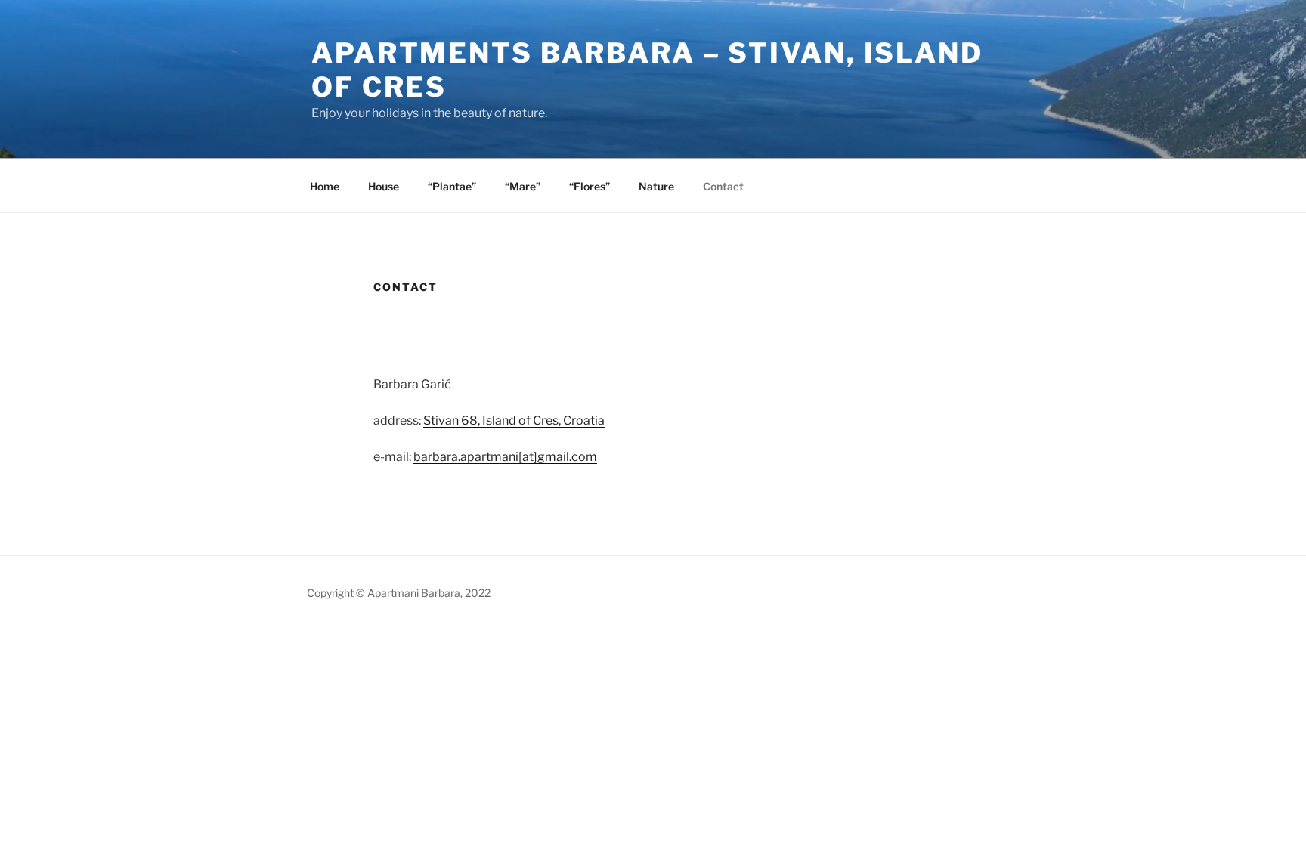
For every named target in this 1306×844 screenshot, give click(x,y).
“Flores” (589, 186)
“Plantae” (452, 186)
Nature (656, 186)
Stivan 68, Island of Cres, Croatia (514, 420)
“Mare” (522, 186)
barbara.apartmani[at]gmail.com (505, 457)
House (383, 186)
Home (324, 186)
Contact (723, 186)
